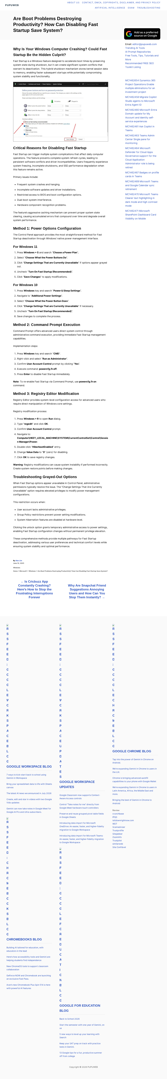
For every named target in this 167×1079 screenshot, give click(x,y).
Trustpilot (117, 840)
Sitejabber (117, 834)
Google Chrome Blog (131, 751)
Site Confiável (119, 847)
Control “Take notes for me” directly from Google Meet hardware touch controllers (79, 806)
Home (15, 571)
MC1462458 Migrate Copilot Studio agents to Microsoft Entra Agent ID (141, 101)
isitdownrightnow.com (123, 820)
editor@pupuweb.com (144, 44)
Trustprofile (118, 830)
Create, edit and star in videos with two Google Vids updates (29, 801)
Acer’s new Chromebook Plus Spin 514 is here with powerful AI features (28, 987)
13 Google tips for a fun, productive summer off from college (80, 1054)
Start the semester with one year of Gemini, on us (81, 1027)
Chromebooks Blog (24, 939)
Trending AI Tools (135, 48)
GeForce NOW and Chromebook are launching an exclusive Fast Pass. (29, 977)
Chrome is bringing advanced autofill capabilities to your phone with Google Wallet (134, 780)
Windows (16, 568)
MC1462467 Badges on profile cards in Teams (142, 174)
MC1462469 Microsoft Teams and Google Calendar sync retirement (141, 185)
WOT (114, 824)
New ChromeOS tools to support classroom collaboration (27, 968)
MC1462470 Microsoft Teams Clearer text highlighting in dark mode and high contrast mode (141, 200)
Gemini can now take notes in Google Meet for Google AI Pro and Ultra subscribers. (29, 810)
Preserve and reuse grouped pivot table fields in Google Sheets (81, 815)
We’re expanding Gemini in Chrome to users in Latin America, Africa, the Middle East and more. (134, 790)
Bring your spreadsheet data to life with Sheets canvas (29, 786)
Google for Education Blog (79, 1008)
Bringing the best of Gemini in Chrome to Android (132, 802)
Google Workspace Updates (77, 784)
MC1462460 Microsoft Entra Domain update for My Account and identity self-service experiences (141, 115)
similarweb (117, 844)
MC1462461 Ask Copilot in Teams (139, 128)
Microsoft (23, 571)
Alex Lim (19, 561)
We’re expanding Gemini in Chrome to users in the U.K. (134, 770)
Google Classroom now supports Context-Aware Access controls (79, 797)
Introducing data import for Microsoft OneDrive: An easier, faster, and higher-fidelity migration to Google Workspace (81, 826)
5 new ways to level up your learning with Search (79, 1036)
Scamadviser (118, 827)
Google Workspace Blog (29, 766)
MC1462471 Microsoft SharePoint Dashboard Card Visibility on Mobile (140, 214)
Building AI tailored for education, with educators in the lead (25, 949)
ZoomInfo (117, 837)
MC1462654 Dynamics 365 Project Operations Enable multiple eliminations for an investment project (140, 86)
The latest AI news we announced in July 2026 (29, 793)
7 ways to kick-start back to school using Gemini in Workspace (26, 776)
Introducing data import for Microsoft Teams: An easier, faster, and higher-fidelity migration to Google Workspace (81, 839)
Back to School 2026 (69, 1019)
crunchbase (118, 813)
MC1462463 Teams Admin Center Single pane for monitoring (140, 139)
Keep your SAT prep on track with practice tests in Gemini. (79, 1045)
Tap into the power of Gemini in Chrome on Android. (133, 761)
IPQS (114, 817)
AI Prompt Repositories (138, 51)
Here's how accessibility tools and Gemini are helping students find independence (28, 959)
